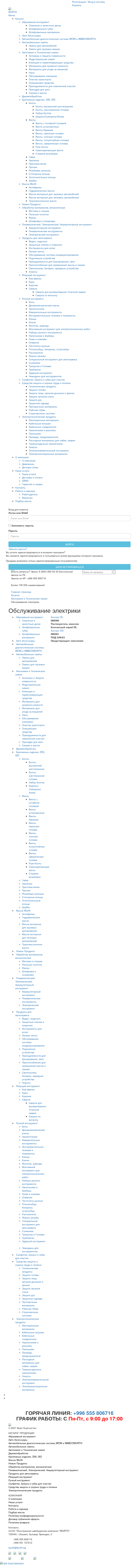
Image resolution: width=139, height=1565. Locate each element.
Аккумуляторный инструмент (45, 227)
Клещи (32, 318)
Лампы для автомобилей (43, 45)
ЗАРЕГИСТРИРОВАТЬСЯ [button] (69, 567)
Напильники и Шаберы (41, 335)
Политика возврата (18, 1522)
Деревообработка (32, 96)
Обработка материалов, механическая (43, 207)
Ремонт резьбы (37, 356)
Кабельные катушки (40, 423)
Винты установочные (47, 126)
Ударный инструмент (40, 372)
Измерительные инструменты (45, 312)
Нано (32, 72)
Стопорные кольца (39, 173)
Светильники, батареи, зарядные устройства (54, 268)
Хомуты (33, 271)
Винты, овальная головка (50, 133)
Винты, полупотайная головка (52, 140)
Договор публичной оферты (23, 1519)
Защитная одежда (39, 403)
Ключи (32, 322)
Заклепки (34, 160)
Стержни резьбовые (47, 153)
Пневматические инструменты (46, 231)
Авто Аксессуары (31, 35)
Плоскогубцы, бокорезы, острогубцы (49, 349)
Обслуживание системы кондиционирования (54, 254)
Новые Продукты (31, 204)
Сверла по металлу (46, 295)
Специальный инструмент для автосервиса (53, 359)
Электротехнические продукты (39, 416)
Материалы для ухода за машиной (48, 69)
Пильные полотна (39, 214)
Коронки (33, 285)
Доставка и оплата (32, 477)
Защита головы (37, 389)
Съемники (34, 362)
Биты (31, 302)
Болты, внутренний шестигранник (54, 106)
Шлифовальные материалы (44, 32)
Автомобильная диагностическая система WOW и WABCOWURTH (59, 38)
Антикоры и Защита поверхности (47, 55)
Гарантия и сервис (32, 484)
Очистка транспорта (40, 79)
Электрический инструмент (44, 234)
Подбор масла (23, 501)
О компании (22, 457)
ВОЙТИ (12, 11)
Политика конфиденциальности (26, 1515)
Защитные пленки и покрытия (45, 244)
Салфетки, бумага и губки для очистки (43, 379)
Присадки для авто (39, 89)
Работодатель (30, 494)
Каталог (19, 18)
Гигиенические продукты (42, 386)
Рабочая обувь (37, 410)
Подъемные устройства (42, 258)
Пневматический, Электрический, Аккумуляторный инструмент (57, 224)
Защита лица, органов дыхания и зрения (51, 393)
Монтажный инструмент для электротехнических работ (59, 329)
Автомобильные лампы (35, 42)
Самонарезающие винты (49, 150)
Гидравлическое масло (41, 190)
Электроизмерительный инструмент (49, 450)
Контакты (20, 487)
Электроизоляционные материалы (48, 453)
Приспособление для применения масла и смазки (57, 265)
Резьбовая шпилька (40, 170)
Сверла (33, 288)
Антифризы (35, 187)
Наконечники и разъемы (42, 430)
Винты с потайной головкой (51, 123)
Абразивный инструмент (35, 22)
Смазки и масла (38, 92)
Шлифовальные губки (41, 28)
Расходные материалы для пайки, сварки (52, 440)
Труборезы (35, 369)
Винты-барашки (44, 130)
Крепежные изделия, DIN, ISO (38, 99)
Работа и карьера (25, 491)
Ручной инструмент (33, 298)
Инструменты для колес (42, 248)
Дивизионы (28, 464)
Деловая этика (30, 467)
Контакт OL (57, 617)
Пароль (13, 530)
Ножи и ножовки (38, 339)
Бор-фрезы (35, 278)
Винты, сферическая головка (52, 143)
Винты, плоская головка (49, 136)
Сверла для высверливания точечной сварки (61, 292)
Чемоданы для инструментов (45, 376)
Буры (32, 281)
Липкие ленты (36, 251)
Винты (32, 119)
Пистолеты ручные (39, 345)
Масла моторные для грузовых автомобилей (54, 194)
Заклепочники (36, 308)
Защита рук (35, 399)
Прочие (33, 167)
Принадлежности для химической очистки (52, 86)
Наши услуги (22, 470)
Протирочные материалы (43, 406)
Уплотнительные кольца (42, 177)
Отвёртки (34, 342)
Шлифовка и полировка (42, 221)
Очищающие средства (41, 82)
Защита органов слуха (41, 396)
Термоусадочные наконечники (46, 443)
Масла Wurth (29, 184)
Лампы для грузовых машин (44, 49)
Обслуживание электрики (43, 76)
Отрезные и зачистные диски (45, 25)
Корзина (76, 5)
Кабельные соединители (42, 426)
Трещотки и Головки (40, 366)
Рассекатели (36, 352)
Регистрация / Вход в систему (88, 1)
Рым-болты (42, 146)
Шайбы (33, 180)
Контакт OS (57, 630)
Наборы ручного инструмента (45, 332)
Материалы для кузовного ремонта (48, 65)
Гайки (32, 157)
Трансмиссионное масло (43, 200)
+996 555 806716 (93, 1412)
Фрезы (32, 217)
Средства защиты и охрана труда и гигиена (46, 383)
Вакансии (27, 497)
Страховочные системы (42, 413)
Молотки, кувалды (39, 325)
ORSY (25, 480)
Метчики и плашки (39, 211)
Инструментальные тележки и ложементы (52, 315)
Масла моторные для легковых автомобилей (54, 197)
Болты (32, 103)
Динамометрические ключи (44, 305)
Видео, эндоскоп (38, 241)
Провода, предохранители (43, 437)
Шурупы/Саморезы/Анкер (50, 116)
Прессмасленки (37, 163)
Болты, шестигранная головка (52, 109)
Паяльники (35, 433)
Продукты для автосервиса (37, 238)
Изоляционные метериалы (44, 420)
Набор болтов (43, 113)
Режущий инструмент (34, 275)
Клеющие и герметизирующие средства (51, 62)
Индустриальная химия (42, 59)
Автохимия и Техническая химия (40, 52)
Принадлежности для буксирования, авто (52, 261)
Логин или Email (18, 512)
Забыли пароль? (17, 549)
